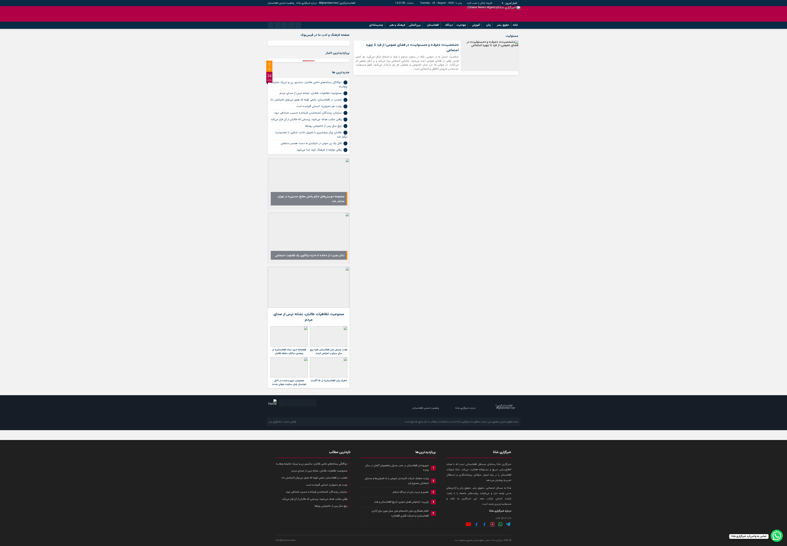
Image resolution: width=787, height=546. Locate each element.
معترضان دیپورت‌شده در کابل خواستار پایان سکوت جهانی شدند (289, 382)
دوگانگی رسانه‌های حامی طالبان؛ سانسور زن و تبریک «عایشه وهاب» (309, 84)
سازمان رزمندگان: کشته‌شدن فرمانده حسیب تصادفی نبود (308, 113)
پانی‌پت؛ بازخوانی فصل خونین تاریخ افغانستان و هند (401, 502)
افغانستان (433, 25)
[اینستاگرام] (492, 524)
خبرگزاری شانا (463, 422)
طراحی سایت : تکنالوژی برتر (282, 422)
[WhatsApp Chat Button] (777, 536)
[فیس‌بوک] (484, 524)
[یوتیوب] (468, 524)
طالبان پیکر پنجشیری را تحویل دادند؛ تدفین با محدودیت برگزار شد (311, 134)
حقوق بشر (503, 25)
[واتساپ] (500, 524)
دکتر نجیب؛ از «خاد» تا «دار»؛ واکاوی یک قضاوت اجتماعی (309, 255)
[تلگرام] (508, 524)
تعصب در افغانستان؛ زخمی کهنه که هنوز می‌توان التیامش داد (306, 100)
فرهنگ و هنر (397, 25)
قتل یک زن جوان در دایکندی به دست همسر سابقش (311, 143)
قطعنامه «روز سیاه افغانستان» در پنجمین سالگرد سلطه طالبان (289, 351)
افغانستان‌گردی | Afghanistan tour (337, 3)
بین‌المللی (415, 25)
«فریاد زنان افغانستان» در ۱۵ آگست (329, 380)
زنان (488, 25)
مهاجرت (461, 25)
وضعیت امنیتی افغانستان (281, 3)
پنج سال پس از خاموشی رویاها (323, 126)
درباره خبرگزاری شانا (306, 3)
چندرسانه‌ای (376, 25)
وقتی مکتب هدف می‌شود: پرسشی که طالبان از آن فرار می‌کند (306, 119)
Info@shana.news (286, 540)
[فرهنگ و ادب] (476, 524)
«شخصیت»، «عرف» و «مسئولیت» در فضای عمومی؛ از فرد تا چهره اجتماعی (412, 47)
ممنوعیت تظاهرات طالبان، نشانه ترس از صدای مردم (311, 93)
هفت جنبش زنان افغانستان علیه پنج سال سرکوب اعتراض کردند (328, 351)
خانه (515, 25)
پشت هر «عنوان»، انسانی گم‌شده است (319, 106)
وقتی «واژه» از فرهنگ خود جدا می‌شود (319, 150)
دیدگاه (449, 25)
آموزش (476, 25)
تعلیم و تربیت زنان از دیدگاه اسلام (411, 492)
